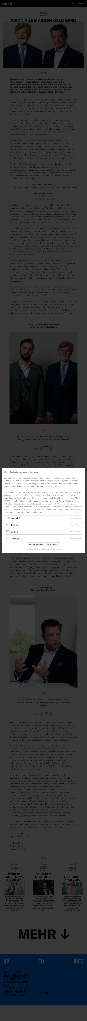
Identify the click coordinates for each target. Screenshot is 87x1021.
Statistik (15, 525)
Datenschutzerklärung (34, 549)
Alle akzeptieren (52, 544)
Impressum (47, 549)
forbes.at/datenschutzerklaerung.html (42, 486)
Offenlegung (57, 549)
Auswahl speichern (36, 544)
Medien (14, 531)
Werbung (15, 538)
